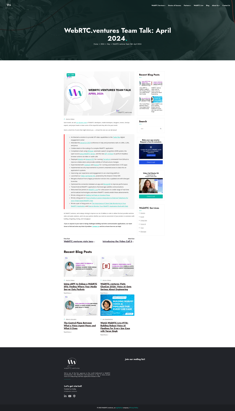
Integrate (143, 220)
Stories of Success (174, 5)
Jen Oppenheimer (108, 319)
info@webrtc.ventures (70, 391)
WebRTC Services (158, 5)
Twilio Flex (116, 137)
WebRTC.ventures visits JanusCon (80, 240)
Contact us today (70, 389)
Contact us (95, 226)
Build (142, 217)
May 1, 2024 (71, 75)
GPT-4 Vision (109, 154)
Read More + (68, 293)
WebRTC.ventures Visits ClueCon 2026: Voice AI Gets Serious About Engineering (115, 286)
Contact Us (226, 5)
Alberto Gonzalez (71, 319)
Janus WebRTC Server (87, 154)
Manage (143, 232)
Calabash (87, 165)
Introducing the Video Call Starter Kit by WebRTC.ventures (118, 240)
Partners (187, 5)
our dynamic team (81, 122)
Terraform (106, 159)
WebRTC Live (198, 5)
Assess (142, 213)
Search (143, 121)
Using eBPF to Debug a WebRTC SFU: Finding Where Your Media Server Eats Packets (80, 286)
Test (142, 228)
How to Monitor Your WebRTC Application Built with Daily (108, 206)
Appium (96, 165)
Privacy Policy (134, 408)
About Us (215, 5)
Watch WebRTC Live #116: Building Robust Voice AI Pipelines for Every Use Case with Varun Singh (115, 327)
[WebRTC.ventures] (9, 5)
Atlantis (80, 159)
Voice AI (143, 224)
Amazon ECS (90, 159)
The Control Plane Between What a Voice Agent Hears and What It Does (80, 325)
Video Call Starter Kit (88, 176)
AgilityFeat (119, 408)
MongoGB (106, 184)
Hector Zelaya (70, 119)
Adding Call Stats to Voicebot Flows (98, 195)
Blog (207, 5)
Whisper (91, 151)
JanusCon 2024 (85, 143)
